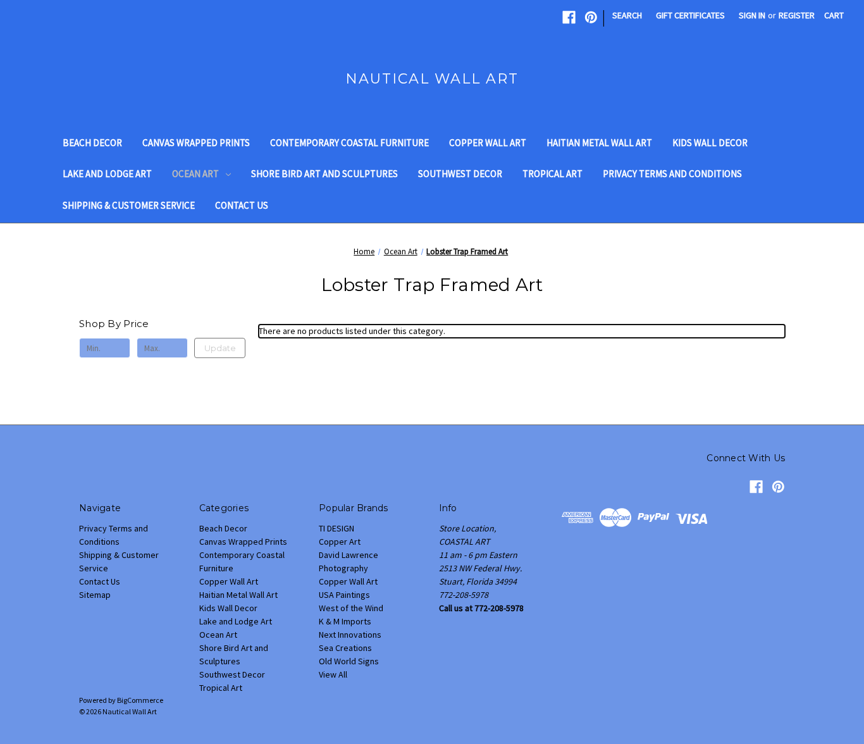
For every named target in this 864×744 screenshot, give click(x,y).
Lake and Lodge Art (107, 174)
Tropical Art (552, 174)
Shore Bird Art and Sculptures (324, 174)
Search (627, 15)
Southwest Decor (460, 174)
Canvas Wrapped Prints (196, 143)
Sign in (752, 15)
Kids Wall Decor (710, 143)
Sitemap (95, 594)
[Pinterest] (591, 17)
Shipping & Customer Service (129, 205)
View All (333, 674)
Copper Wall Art (487, 143)
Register (797, 15)
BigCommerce (140, 700)
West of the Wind (351, 608)
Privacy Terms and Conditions (672, 174)
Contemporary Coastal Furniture (349, 143)
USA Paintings (344, 594)
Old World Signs (349, 661)
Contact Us (241, 205)
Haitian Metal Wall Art (599, 143)
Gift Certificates (690, 15)
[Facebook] (569, 17)
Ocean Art (195, 174)
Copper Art (340, 541)
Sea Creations (345, 648)
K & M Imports (345, 621)
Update (220, 348)
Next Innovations (350, 634)
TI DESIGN (336, 528)
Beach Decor (92, 143)
